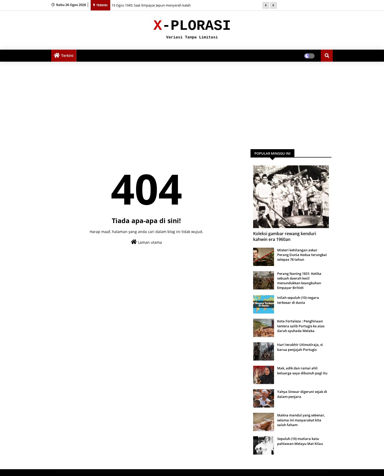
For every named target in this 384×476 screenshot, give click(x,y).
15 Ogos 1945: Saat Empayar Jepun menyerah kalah (151, 5)
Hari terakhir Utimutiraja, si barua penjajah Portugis (300, 347)
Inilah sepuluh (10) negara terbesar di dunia (298, 300)
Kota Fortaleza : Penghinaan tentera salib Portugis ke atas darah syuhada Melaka (300, 326)
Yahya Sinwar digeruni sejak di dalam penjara (302, 394)
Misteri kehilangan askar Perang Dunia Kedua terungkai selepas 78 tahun (302, 255)
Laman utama (149, 242)
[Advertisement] (192, 103)
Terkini (67, 55)
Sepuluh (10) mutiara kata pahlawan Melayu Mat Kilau (300, 441)
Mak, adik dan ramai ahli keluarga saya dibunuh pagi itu (302, 370)
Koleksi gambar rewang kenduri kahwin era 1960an (284, 236)
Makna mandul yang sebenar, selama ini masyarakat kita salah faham (301, 420)
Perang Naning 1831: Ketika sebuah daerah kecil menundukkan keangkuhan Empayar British (299, 280)
